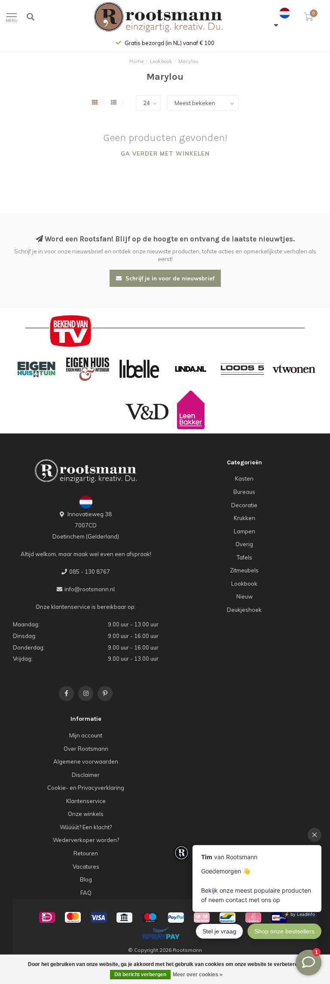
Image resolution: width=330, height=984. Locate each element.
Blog (86, 879)
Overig (244, 544)
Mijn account (85, 735)
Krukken (244, 518)
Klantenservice (86, 800)
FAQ (86, 892)
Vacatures (86, 866)
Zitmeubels (244, 570)
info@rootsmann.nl (89, 589)
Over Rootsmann (86, 748)
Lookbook (244, 583)
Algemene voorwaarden (85, 761)
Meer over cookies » (198, 975)
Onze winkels (86, 813)
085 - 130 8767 (89, 571)
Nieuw (244, 596)
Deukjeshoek (244, 609)
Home (136, 61)
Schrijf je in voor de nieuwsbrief (169, 278)
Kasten (244, 478)
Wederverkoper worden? (86, 840)
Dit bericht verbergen (140, 975)
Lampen (244, 531)
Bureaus (244, 491)
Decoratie (244, 505)
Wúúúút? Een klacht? (86, 827)
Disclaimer (86, 774)
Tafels (244, 557)
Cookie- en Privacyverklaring (85, 787)
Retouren (85, 853)
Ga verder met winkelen (165, 153)
